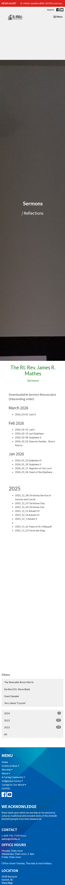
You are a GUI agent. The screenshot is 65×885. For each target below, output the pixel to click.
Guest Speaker (11, 696)
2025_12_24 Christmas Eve (29, 506)
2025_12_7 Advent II (26, 518)
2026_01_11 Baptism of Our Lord (33, 468)
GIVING (6, 788)
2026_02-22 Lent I (25, 429)
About (5, 773)
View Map (7, 882)
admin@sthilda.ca (11, 838)
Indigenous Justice (12, 780)
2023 (32, 720)
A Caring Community (13, 777)
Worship (6, 769)
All (5, 734)
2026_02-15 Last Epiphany (29, 433)
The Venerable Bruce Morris (19, 682)
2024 (32, 713)
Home (5, 762)
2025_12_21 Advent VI (27, 510)
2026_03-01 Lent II (25, 414)
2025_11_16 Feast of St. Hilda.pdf (33, 526)
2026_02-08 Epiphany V (28, 437)
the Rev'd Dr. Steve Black (17, 689)
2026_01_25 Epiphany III (28, 460)
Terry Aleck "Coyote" (15, 703)
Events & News (10, 765)
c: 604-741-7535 (11, 835)
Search (50, 9)
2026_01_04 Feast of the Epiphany (33, 471)
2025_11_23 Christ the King (30, 530)
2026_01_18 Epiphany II (28, 464)
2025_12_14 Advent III (27, 514)
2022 (32, 727)
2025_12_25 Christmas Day (30, 503)
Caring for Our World (13, 784)
